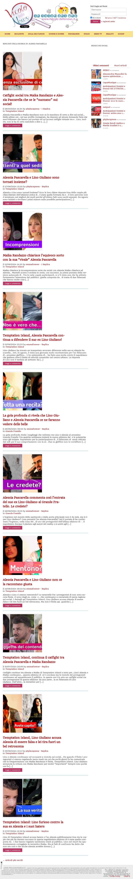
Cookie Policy (114, 876)
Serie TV (98, 34)
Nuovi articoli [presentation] (120, 66)
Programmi (73, 34)
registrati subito (109, 21)
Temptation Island (14, 111)
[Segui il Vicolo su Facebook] (95, 53)
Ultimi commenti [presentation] (101, 66)
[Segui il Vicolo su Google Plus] (113, 53)
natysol (114, 111)
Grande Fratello (13, 431)
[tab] (101, 65)
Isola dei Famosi (36, 34)
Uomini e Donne (56, 34)
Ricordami (96, 18)
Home (7, 34)
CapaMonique (114, 86)
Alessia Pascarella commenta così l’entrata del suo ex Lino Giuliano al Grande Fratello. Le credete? (34, 502)
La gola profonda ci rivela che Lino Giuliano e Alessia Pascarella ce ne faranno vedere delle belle (31, 420)
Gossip (121, 34)
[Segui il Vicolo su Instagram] (122, 53)
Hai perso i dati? (111, 18)
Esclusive (19, 34)
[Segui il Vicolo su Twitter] (104, 53)
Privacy (1, 866)
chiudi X (126, 876)
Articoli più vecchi (13, 860)
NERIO (115, 74)
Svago (87, 34)
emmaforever (32, 264)
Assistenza (122, 18)
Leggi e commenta (12, 125)
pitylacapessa (32, 109)
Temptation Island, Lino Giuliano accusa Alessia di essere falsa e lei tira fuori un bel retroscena (32, 742)
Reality (110, 34)
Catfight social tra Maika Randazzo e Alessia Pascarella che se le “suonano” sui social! (33, 100)
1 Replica (46, 109)
